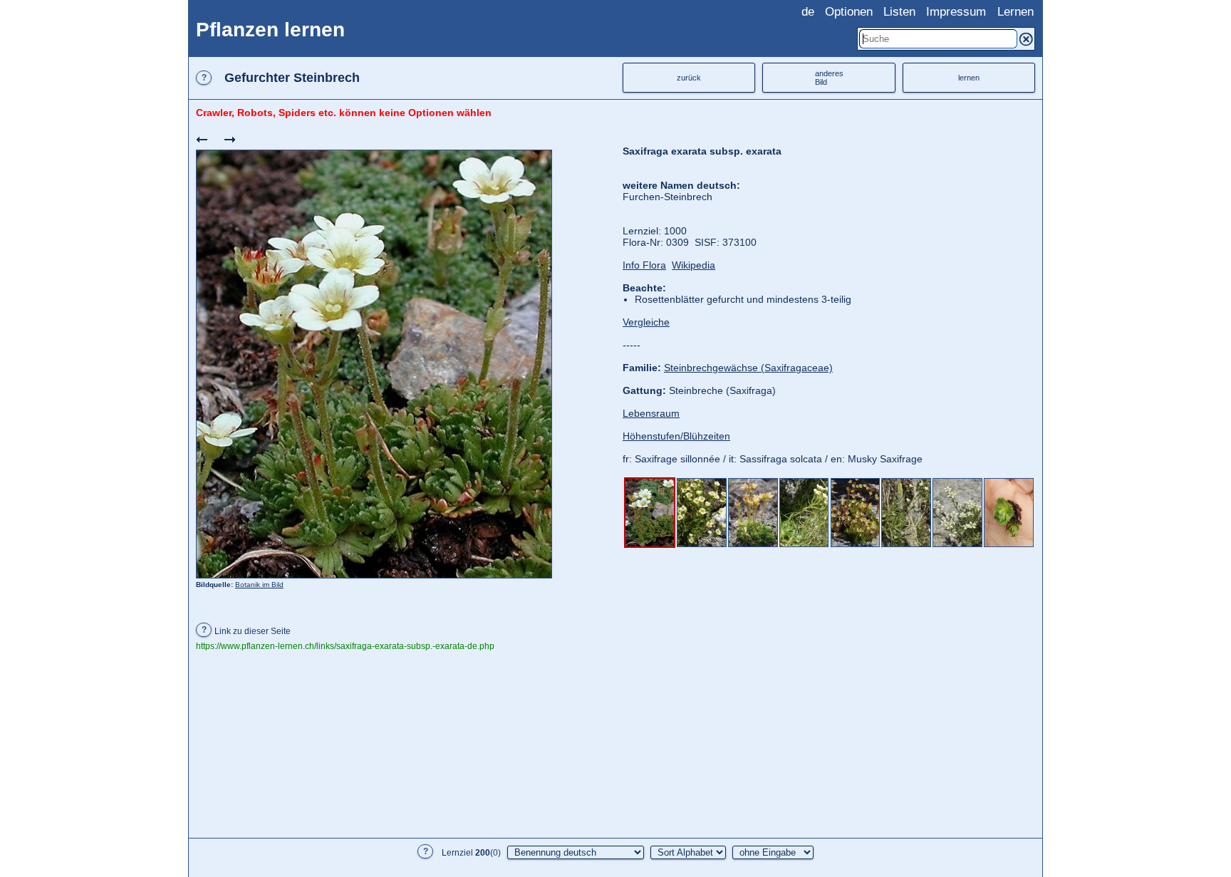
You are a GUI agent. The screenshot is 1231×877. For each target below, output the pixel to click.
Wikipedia (693, 265)
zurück (689, 77)
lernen (969, 77)
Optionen (849, 12)
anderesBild (829, 77)
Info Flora (644, 265)
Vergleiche (646, 322)
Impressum (956, 12)
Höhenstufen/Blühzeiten (676, 436)
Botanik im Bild (259, 584)
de (807, 12)
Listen (899, 12)
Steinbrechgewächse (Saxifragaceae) (748, 367)
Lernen (1015, 12)
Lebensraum (651, 413)
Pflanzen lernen (270, 30)
